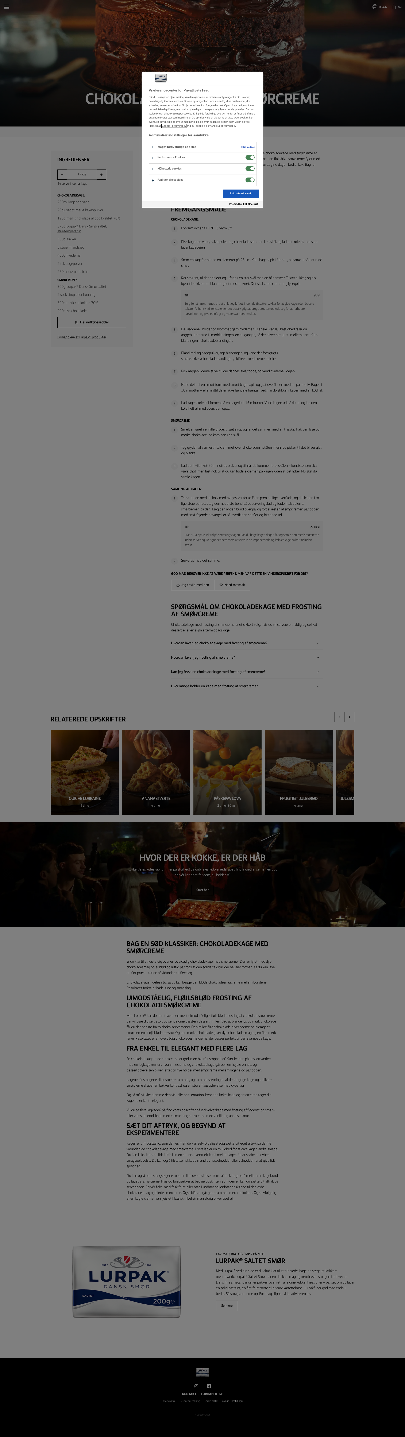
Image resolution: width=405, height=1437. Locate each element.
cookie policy (203, 126)
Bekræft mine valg (241, 193)
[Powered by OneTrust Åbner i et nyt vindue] (245, 204)
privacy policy (228, 126)
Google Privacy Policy (174, 126)
